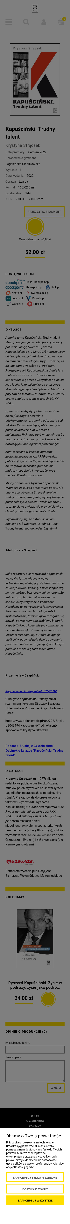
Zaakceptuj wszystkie (35, 1200)
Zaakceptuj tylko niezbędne (35, 1177)
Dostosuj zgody (35, 1189)
